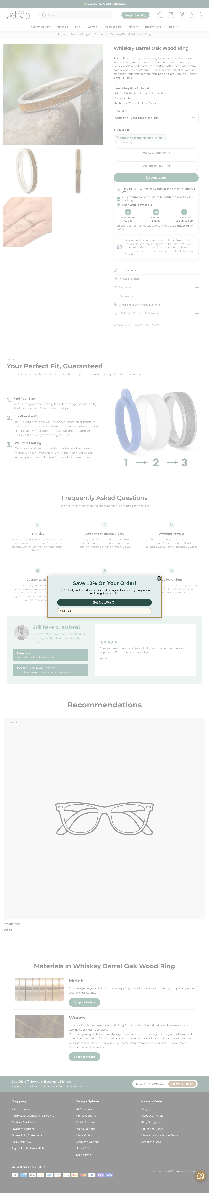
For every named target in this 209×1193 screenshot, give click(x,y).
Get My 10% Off (104, 602)
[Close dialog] (159, 578)
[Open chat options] (200, 1176)
